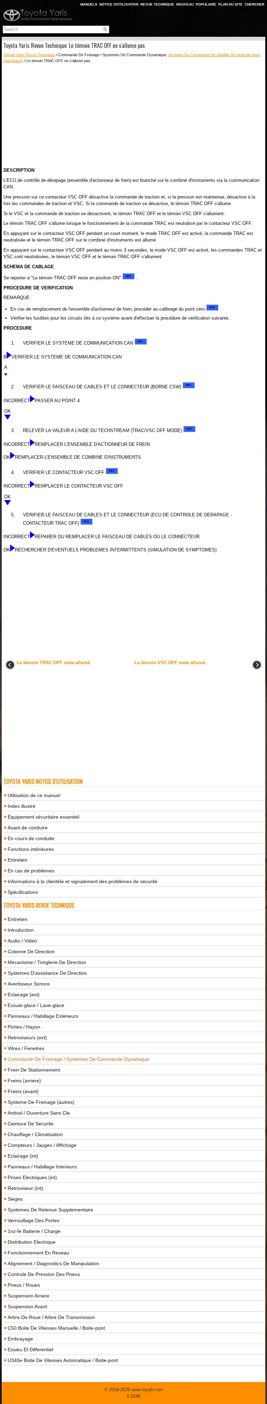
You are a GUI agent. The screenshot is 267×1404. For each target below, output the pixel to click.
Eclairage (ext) (24, 994)
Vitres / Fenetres (26, 1048)
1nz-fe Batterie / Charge (34, 1231)
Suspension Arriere (28, 1296)
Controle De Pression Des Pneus (44, 1274)
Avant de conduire (28, 827)
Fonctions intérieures (31, 849)
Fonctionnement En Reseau (38, 1252)
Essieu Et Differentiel (30, 1349)
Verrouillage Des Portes (33, 1220)
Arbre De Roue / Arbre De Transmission (51, 1317)
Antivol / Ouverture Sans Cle (39, 1113)
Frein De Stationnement (34, 1070)
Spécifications (23, 892)
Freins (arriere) (24, 1080)
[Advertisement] (133, 115)
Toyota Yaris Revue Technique (29, 55)
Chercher (254, 4)
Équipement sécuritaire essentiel (43, 817)
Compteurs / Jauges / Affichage (42, 1145)
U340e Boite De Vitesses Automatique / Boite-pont (63, 1360)
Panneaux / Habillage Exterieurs (43, 1016)
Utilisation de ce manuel (34, 795)
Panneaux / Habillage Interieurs (42, 1166)
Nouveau (185, 4)
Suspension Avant (27, 1306)
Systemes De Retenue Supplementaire (50, 1209)
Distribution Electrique (32, 1242)
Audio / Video (22, 941)
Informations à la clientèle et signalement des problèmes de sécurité (82, 881)
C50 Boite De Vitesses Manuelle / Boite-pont (56, 1328)
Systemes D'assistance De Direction (47, 973)
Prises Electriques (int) (32, 1177)
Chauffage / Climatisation (35, 1134)
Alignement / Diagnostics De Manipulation (53, 1263)
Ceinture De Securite (31, 1123)
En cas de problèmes (31, 870)
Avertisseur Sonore (29, 984)
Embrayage (20, 1339)
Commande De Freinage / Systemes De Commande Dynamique (78, 1059)
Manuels (88, 4)
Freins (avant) (23, 1091)
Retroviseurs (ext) (27, 1037)
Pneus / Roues (24, 1285)
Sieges (15, 1199)
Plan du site (230, 4)
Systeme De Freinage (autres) (41, 1102)
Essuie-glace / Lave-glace (36, 1005)
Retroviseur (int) (25, 1188)
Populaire (206, 4)
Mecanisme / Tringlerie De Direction (47, 962)
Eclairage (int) (23, 1156)
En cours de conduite (31, 838)
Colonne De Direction (31, 951)
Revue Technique (157, 4)
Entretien (17, 860)
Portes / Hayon (24, 1027)
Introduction (21, 930)
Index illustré (21, 806)
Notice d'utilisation (118, 4)
